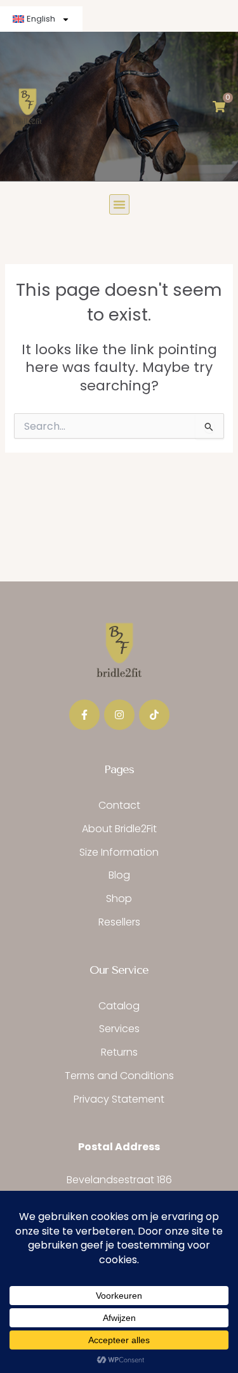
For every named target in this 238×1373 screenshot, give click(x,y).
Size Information (119, 852)
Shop (119, 898)
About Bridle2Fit (119, 828)
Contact (119, 805)
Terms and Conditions (119, 1075)
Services (119, 1028)
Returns (119, 1052)
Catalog (119, 1005)
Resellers (119, 922)
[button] (119, 204)
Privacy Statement (119, 1099)
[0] (219, 106)
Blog (119, 875)
